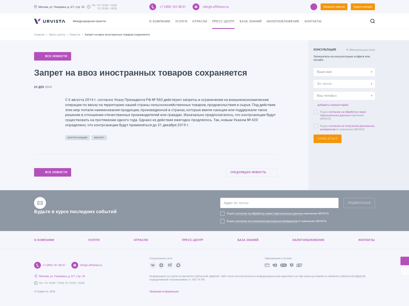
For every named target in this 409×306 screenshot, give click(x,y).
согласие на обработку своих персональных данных (343, 113)
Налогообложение (283, 21)
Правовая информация (164, 291)
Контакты (313, 21)
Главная (39, 34)
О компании (159, 21)
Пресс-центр (223, 21)
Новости (74, 34)
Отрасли (199, 21)
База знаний (251, 21)
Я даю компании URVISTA (343, 115)
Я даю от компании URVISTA (347, 127)
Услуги (181, 21)
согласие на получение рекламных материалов (266, 221)
